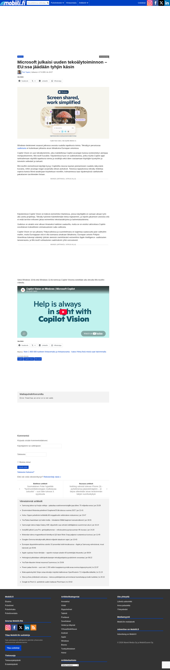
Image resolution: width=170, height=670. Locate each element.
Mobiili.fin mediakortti (126, 622)
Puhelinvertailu (11, 613)
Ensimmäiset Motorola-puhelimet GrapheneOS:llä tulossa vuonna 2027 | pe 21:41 (52, 510)
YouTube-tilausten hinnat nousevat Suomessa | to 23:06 (43, 562)
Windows (20, 56)
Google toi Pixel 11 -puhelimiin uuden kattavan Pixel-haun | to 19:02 (47, 582)
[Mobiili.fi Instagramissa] (150, 3)
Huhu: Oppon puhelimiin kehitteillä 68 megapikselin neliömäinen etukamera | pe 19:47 (54, 515)
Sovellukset (66, 621)
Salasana (21, 454)
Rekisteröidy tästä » (52, 477)
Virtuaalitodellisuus (69, 629)
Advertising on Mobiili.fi (126, 634)
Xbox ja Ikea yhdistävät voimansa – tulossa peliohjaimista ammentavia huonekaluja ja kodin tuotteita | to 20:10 (63, 577)
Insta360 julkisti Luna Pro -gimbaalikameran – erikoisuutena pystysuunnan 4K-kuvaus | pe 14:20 (58, 530)
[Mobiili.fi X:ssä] (161, 3)
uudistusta (21, 148)
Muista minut (25, 462)
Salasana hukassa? (25, 472)
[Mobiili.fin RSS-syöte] (33, 628)
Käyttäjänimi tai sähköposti (29, 446)
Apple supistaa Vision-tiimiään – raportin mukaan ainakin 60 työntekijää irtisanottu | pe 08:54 (56, 553)
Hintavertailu (71, 3)
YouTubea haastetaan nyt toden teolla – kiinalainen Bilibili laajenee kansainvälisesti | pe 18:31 (56, 520)
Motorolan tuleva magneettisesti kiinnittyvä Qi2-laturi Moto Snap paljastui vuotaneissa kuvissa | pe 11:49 (61, 535)
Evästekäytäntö (11, 664)
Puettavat (65, 617)
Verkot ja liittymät (68, 625)
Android (64, 633)
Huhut (63, 653)
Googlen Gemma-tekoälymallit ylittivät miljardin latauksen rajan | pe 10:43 (49, 539)
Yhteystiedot (122, 609)
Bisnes (64, 645)
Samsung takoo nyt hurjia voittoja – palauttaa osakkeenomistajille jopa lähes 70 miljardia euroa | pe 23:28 (61, 505)
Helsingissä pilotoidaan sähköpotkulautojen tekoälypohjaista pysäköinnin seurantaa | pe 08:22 (57, 558)
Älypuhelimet (66, 609)
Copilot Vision (29, 359)
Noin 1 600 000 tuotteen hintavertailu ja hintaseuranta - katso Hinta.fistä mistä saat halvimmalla (65, 352)
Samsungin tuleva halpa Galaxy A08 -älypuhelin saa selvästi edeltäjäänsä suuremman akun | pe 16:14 (60, 525)
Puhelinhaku (10, 609)
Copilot (20, 359)
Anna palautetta (123, 605)
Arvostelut (65, 602)
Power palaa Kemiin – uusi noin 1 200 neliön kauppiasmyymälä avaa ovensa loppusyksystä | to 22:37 (60, 567)
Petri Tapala (26, 72)
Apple (63, 637)
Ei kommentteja (104, 56)
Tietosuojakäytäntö (13, 660)
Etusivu (8, 602)
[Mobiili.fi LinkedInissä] (167, 3)
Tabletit (64, 613)
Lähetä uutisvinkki (124, 602)
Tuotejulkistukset (68, 649)
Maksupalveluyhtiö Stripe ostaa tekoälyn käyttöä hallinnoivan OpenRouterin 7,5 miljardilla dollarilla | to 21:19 (62, 572)
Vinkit (63, 605)
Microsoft (38, 359)
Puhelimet (9, 605)
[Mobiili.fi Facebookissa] (155, 3)
